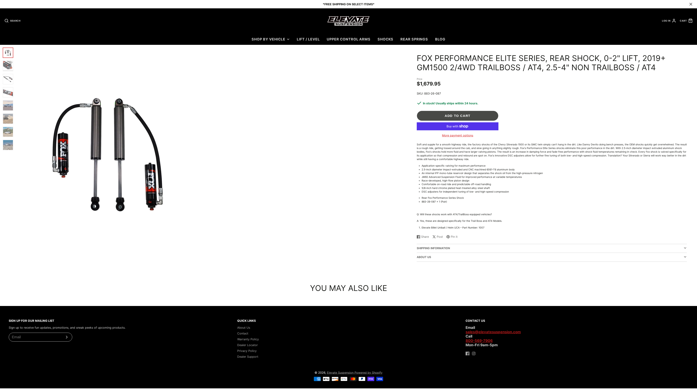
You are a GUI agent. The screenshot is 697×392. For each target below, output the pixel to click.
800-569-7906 (479, 340)
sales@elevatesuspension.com (493, 332)
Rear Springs (414, 39)
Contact (242, 333)
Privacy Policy (247, 351)
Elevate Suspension (340, 372)
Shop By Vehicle (268, 39)
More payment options (457, 135)
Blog (440, 39)
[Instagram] (474, 354)
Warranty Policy (248, 339)
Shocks (386, 39)
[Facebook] (468, 354)
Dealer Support (247, 356)
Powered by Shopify (368, 372)
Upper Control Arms (348, 39)
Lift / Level (308, 39)
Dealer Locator (247, 345)
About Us (243, 327)
